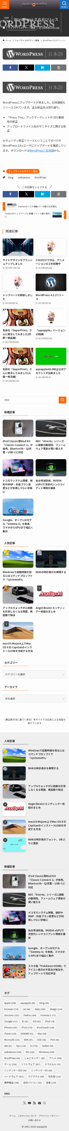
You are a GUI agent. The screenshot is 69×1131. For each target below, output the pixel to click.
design (56, 1009)
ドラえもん (53, 1064)
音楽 (51, 1082)
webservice (24, 177)
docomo (11, 1015)
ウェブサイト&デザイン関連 (21, 27)
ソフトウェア (30, 1064)
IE (25, 1021)
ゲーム (10, 1064)
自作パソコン (32, 1082)
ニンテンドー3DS (15, 1070)
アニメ (55, 1058)
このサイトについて (27, 1115)
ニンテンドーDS (41, 1070)
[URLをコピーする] (58, 68)
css (26, 1009)
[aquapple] (34, 4)
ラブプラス (36, 1076)
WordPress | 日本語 (41, 150)
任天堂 (54, 1076)
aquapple (27, 1002)
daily (40, 1009)
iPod (27, 1027)
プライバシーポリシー (49, 1115)
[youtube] (29, 1103)
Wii (30, 1051)
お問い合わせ (34, 1120)
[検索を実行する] (62, 400)
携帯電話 (11, 1082)
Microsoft (12, 1039)
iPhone (10, 1027)
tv (34, 1045)
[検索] (44, 1103)
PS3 (54, 1039)
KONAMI (27, 1033)
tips (21, 1045)
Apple (10, 1002)
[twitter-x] (24, 1103)
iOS (37, 1021)
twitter (47, 1045)
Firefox (30, 1015)
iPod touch (45, 1027)
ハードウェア (14, 1076)
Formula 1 (48, 1015)
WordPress (40, 177)
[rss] (34, 1103)
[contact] (39, 1103)
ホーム (12, 1115)
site (8, 1045)
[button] (10, 68)
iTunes (10, 1033)
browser (11, 1009)
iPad (49, 1021)
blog (10, 177)
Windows (46, 1051)
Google (11, 1021)
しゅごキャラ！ (34, 1058)
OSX (41, 1039)
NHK (28, 1039)
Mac (42, 1033)
